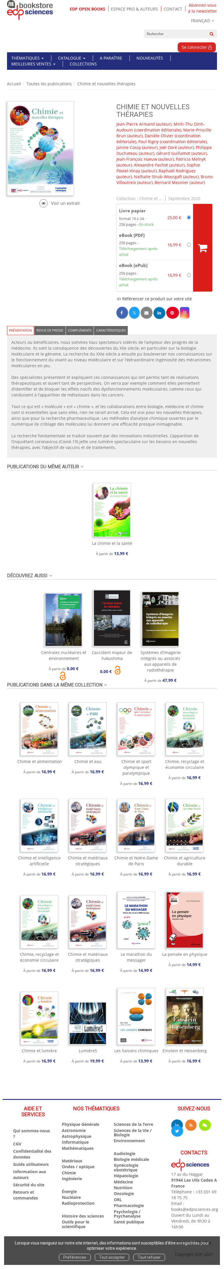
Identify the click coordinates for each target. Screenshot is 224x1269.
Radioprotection (78, 1203)
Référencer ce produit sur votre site (156, 298)
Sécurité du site (28, 1184)
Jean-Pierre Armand (135, 124)
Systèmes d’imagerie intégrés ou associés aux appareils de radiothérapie (161, 661)
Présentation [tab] (20, 330)
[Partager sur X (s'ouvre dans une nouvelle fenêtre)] (134, 313)
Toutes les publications (49, 83)
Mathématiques (78, 1148)
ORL (118, 1199)
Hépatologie (126, 1175)
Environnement (129, 1140)
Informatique (75, 1142)
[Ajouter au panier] (202, 247)
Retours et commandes (25, 1195)
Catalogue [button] (70, 58)
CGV (17, 1144)
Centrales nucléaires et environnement (63, 655)
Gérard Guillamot (173, 153)
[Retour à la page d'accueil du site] (30, 10)
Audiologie (124, 1153)
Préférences (74, 1257)
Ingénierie (72, 1178)
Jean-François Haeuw (136, 159)
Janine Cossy (128, 147)
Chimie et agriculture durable (184, 860)
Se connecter (195, 47)
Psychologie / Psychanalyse (127, 1214)
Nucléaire (71, 1197)
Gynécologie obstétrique (126, 1167)
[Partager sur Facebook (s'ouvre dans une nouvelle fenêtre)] (122, 313)
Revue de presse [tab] (49, 330)
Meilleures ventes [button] (31, 64)
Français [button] (200, 20)
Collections (83, 64)
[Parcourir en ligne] (59, 203)
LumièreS (88, 1050)
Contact (173, 9)
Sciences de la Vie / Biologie (133, 1133)
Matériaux (72, 1161)
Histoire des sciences (83, 1216)
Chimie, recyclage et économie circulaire (184, 764)
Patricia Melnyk (191, 159)
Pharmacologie (129, 1205)
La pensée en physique (184, 954)
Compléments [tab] (80, 330)
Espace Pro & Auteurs (134, 9)
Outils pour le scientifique (75, 1224)
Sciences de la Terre (133, 1124)
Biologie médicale (131, 1159)
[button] (184, 312)
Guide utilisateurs (31, 1164)
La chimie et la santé (112, 543)
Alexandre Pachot (151, 165)
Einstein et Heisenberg (184, 1050)
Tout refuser (149, 1257)
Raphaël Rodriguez (177, 171)
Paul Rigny (148, 141)
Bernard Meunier (171, 182)
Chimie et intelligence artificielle (39, 860)
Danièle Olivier (159, 135)
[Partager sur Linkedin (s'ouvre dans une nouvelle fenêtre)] (159, 313)
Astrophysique (76, 1136)
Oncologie (124, 1193)
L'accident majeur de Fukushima (112, 655)
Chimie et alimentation (39, 761)
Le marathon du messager (136, 957)
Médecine (123, 1182)
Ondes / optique (78, 1166)
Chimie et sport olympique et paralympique (136, 767)
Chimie (69, 1173)
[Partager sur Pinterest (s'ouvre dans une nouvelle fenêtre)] (172, 313)
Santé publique (129, 1222)
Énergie (69, 1191)
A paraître (111, 58)
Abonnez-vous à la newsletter (202, 8)
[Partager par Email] (146, 313)
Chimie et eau (88, 761)
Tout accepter (112, 1257)
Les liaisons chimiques (136, 1050)
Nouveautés (149, 58)
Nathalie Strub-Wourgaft (158, 176)
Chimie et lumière (39, 1050)
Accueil (14, 83)
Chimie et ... (150, 198)
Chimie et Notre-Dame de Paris (136, 860)
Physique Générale (80, 1124)
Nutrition (123, 1187)
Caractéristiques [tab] (111, 330)
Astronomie (74, 1130)
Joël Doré (168, 147)
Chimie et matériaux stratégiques (88, 860)
